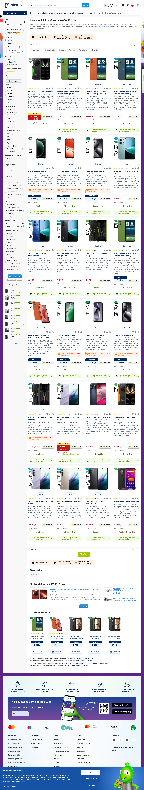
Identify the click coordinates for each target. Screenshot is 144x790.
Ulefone (9, 96)
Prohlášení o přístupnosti (17, 762)
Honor (9, 99)
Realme (9, 93)
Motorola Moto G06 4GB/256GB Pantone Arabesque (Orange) (57, 638)
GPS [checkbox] (8, 242)
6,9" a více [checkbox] (10, 115)
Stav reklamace (36, 743)
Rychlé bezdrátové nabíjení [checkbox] (13, 186)
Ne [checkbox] (8, 161)
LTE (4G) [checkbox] (9, 257)
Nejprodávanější (50, 50)
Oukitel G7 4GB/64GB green (66, 335)
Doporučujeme (36, 50)
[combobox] (55, 5)
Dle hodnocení (83, 50)
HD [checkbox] (8, 217)
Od (5, 22)
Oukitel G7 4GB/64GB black (123, 335)
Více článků (83, 606)
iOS (115, 598)
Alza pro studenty (83, 755)
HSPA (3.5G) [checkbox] (11, 260)
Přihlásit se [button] (111, 6)
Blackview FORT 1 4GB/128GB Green (102, 26)
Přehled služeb (13, 766)
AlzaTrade (80, 759)
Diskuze (134, 45)
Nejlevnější (62, 50)
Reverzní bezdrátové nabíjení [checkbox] (13, 194)
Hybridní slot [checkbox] (11, 146)
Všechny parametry (15, 276)
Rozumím (90, 772)
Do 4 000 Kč (91, 13)
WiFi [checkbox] (8, 236)
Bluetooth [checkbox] (10, 239)
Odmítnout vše (90, 785)
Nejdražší (72, 50)
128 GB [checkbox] (9, 124)
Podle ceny (80, 13)
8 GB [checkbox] (8, 134)
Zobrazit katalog (10, 13)
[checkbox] (15, 30)
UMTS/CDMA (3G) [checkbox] (12, 263)
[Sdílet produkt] (76, 20)
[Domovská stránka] (30, 13)
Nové (8, 59)
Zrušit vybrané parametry (14, 280)
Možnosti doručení (14, 740)
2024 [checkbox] (8, 173)
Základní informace (61, 747)
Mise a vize (58, 755)
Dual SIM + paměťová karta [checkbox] (13, 149)
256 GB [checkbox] (9, 121)
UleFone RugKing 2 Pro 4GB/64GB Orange (114, 638)
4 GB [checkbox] (8, 139)
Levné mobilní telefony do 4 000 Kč (110, 13)
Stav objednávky (36, 740)
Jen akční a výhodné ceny (14, 29)
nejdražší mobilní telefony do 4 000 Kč (81, 660)
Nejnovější (95, 50)
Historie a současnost (61, 751)
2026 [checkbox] (8, 167)
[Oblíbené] (127, 5)
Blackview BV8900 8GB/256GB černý (126, 501)
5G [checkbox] (8, 254)
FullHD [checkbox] (9, 214)
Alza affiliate (81, 751)
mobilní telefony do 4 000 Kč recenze (78, 665)
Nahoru (33, 549)
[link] (15, 343)
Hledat (85, 5)
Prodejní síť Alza (14, 751)
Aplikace (57, 766)
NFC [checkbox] (8, 234)
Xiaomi (9, 88)
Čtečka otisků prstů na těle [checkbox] (13, 188)
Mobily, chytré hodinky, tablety (44, 13)
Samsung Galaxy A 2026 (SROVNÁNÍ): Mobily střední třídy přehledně (125, 591)
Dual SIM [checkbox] (10, 152)
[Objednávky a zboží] (123, 5)
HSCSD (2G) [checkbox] (11, 272)
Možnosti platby (13, 743)
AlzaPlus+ (80, 747)
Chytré (72, 13)
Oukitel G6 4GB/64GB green (37, 171)
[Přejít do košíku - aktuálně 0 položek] (138, 5)
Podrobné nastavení (90, 779)
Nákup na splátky (14, 755)
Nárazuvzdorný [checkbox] (11, 207)
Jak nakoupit (35, 747)
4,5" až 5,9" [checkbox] (10, 109)
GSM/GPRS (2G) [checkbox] (12, 269)
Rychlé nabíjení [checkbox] (11, 183)
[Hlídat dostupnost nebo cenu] (50, 88)
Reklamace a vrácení (15, 747)
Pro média (57, 762)
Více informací (11, 786)
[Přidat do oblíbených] (47, 88)
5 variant (41, 494)
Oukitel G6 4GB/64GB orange (67, 171)
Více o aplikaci (18, 714)
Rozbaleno (10, 62)
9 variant (70, 328)
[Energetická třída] (32, 618)
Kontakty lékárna (59, 743)
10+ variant (69, 84)
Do (24, 22)
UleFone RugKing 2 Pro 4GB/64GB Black (76, 638)
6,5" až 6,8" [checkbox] (10, 112)
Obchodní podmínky (15, 759)
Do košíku (49, 116)
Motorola (10, 90)
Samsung (116, 588)
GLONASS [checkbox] (10, 248)
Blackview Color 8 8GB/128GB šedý (97, 417)
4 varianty (126, 164)
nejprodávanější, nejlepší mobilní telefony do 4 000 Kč (93, 663)
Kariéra (56, 759)
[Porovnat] (53, 88)
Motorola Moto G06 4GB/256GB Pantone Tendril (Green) (37, 638)
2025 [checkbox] (8, 170)
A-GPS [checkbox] (9, 245)
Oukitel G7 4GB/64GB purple (95, 335)
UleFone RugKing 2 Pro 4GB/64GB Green (95, 638)
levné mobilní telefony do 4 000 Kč (83, 658)
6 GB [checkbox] (8, 136)
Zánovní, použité (12, 64)
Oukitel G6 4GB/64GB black (94, 171)
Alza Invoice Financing (84, 762)
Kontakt (56, 740)
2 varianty (98, 246)
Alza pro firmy (81, 740)
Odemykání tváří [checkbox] (12, 191)
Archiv (35, 574)
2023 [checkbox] (8, 176)
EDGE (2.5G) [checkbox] (11, 266)
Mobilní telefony (61, 13)
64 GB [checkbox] (9, 127)
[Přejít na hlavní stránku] (13, 5)
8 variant (41, 164)
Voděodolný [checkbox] (11, 204)
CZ (116, 750)
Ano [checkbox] (8, 158)
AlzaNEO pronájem (83, 743)
